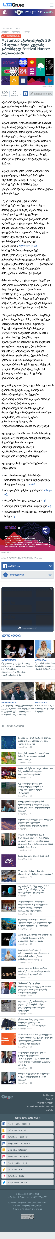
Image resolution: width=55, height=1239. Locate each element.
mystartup (26, 558)
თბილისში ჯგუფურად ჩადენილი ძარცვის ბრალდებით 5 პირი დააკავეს (27, 1078)
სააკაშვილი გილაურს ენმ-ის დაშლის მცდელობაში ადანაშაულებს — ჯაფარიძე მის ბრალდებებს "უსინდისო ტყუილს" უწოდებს (27, 1060)
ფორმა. (32, 484)
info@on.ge (23, 1197)
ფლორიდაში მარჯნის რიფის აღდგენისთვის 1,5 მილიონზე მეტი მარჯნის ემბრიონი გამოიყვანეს (27, 924)
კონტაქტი (50, 1110)
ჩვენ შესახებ (48, 1095)
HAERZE (37, 558)
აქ (43, 500)
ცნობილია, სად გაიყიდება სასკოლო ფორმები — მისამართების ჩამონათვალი (27, 1024)
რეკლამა (50, 1099)
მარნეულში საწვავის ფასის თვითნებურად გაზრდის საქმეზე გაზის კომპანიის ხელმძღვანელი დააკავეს (27, 808)
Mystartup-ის (28, 246)
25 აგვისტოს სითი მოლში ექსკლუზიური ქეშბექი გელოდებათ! (27, 875)
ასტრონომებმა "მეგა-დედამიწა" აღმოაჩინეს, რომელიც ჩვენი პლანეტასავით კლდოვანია (27, 891)
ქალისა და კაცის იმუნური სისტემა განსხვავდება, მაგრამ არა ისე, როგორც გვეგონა (27, 742)
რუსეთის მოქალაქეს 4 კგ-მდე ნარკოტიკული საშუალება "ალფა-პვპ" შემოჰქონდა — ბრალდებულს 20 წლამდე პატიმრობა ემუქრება (17, 658)
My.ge (17, 558)
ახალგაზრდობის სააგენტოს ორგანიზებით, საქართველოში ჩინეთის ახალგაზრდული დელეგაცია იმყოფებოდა (27, 908)
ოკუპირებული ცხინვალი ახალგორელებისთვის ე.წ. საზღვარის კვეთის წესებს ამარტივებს (27, 790)
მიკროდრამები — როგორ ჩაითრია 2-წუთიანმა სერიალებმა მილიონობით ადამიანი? (27, 773)
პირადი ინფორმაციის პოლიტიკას (27, 1209)
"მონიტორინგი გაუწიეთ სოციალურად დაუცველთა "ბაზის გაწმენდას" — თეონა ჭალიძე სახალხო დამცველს (27, 989)
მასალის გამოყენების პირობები (40, 1106)
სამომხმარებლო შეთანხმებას (26, 1205)
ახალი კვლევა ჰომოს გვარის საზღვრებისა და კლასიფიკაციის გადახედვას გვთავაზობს (27, 972)
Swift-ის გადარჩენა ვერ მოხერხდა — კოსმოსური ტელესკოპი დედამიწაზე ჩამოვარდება (27, 939)
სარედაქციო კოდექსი (45, 1103)
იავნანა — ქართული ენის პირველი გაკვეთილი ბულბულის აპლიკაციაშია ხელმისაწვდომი (27, 824)
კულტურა (5, 32)
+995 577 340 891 (39, 1197)
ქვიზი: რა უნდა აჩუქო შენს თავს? (27, 860)
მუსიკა (27, 32)
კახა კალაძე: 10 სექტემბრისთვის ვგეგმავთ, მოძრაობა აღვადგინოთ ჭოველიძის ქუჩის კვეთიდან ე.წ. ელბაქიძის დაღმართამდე (17, 699)
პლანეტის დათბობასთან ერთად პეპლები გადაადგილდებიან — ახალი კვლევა (27, 757)
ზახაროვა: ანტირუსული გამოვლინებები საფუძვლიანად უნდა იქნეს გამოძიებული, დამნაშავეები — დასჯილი (27, 956)
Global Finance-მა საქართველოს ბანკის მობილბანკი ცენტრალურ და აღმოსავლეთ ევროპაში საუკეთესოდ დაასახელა (27, 1041)
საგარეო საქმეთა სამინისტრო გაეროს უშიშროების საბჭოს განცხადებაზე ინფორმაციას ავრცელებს (27, 1007)
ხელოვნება (16, 32)
